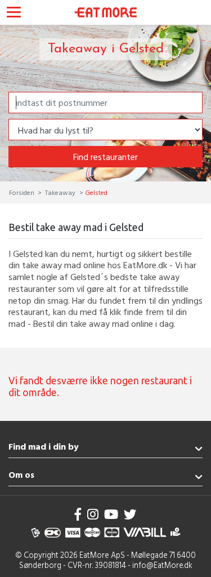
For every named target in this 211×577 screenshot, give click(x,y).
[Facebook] (78, 514)
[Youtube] (111, 514)
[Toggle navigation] (14, 14)
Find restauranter (105, 156)
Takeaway (60, 192)
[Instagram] (92, 514)
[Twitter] (130, 514)
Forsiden (22, 192)
